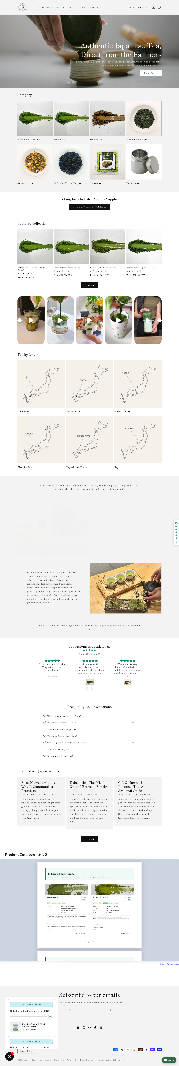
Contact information (103, 1060)
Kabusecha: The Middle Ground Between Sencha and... (89, 786)
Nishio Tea (120, 411)
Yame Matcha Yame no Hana (67, 268)
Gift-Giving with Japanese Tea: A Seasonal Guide (131, 786)
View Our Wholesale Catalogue (89, 206)
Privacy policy (72, 1060)
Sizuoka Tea (24, 467)
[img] (89, 650)
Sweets (94, 183)
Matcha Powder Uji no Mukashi (140, 268)
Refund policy (59, 1060)
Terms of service (86, 1060)
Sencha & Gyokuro (137, 139)
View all (89, 285)
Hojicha (94, 139)
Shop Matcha (150, 73)
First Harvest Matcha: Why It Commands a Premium (38, 786)
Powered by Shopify (43, 1060)
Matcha (58, 139)
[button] (36, 7)
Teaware (131, 183)
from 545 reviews (88, 654)
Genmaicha (24, 183)
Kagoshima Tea (75, 467)
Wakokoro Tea (29, 1060)
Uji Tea (21, 411)
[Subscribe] (110, 1010)
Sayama (119, 467)
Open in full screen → (169, 964)
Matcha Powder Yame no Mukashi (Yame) (32, 269)
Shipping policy (119, 1060)
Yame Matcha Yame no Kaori (103, 268)
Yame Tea (72, 411)
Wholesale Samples (28, 139)
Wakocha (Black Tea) (66, 183)
